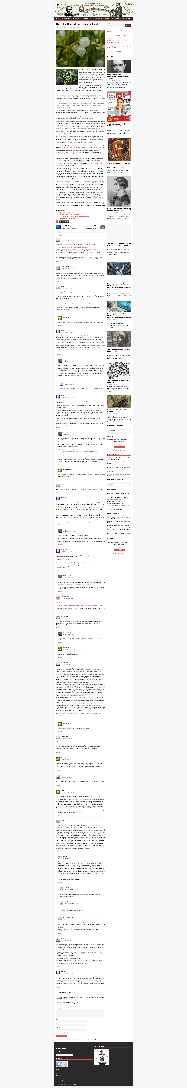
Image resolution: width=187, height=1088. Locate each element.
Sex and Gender (66, 18)
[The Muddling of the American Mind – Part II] (119, 346)
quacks (107, 18)
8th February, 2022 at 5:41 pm (67, 973)
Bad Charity (115, 18)
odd (88, 162)
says (77, 152)
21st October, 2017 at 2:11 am (69, 649)
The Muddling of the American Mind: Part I (118, 381)
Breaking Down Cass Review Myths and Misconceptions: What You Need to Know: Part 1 (119, 316)
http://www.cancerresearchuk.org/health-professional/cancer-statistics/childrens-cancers (79, 605)
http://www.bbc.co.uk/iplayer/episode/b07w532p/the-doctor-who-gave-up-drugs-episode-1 (79, 522)
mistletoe (76, 160)
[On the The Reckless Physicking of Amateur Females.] (119, 206)
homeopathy (87, 18)
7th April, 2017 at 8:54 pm (68, 634)
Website (58, 1027)
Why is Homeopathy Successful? (119, 163)
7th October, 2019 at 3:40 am (67, 940)
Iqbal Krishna (65, 596)
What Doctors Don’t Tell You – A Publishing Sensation (119, 125)
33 (82, 27)
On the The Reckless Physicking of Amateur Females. (119, 210)
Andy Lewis (75, 1003)
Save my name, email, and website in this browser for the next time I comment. (76, 1032)
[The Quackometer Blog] (93, 16)
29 (117, 319)
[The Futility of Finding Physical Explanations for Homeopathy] (119, 240)
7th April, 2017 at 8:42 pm (66, 617)
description (94, 139)
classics (90, 163)
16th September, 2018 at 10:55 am (71, 903)
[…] (126, 87)
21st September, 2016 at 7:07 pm (69, 577)
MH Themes (75, 1084)
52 (119, 247)
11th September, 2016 (62, 27)
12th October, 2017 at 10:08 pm (67, 738)
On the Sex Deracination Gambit (116, 411)
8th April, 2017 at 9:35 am (66, 664)
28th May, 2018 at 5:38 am (68, 858)
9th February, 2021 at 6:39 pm (68, 470)
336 (119, 128)
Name (57, 1019)
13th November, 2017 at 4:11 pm (67, 792)
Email (57, 1023)
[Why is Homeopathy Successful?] (119, 160)
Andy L (71, 27)
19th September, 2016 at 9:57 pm (69, 434)
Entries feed (58, 1075)
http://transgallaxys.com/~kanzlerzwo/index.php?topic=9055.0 (72, 247)
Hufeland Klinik (64, 221)
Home (57, 18)
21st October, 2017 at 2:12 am (69, 724)
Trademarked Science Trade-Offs (67, 218)
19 (117, 413)
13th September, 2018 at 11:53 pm (71, 889)
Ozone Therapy (84, 147)
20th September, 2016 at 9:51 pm (69, 531)
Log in (57, 1073)
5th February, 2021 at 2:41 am (70, 384)
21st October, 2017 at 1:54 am (69, 318)
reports (87, 69)
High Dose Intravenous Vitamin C (71, 147)
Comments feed (59, 1077)
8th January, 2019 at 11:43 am (68, 919)
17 (119, 353)
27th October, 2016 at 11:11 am (67, 598)
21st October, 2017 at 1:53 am (67, 759)
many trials (100, 160)
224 (119, 165)
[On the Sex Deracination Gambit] (119, 407)
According (69, 128)
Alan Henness (110, 457)
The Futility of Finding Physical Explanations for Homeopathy (119, 244)
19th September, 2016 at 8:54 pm (67, 485)
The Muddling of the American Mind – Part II (118, 350)
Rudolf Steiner (98, 18)
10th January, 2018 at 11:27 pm (67, 822)
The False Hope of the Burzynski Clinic (69, 214)
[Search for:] (119, 431)
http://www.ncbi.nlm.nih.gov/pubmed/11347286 (68, 409)
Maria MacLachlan (111, 466)
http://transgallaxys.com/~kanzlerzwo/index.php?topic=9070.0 (82, 303)
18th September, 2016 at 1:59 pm (67, 288)
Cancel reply (86, 1003)
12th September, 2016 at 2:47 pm (67, 240)
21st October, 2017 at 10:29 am (67, 777)
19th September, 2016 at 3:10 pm (69, 361)
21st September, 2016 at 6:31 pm (67, 551)
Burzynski (95, 197)
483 (120, 80)
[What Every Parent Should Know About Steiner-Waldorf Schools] (119, 72)
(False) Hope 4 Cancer (64, 212)
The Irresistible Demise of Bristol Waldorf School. (119, 46)
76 (117, 384)
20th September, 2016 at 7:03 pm (67, 499)
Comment (58, 1008)
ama (62, 239)
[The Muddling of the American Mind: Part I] (119, 378)
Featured (110, 57)
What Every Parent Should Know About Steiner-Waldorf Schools (118, 76)
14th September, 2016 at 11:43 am (67, 268)
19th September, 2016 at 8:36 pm (67, 397)
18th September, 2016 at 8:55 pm (67, 332)
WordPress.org (59, 1080)
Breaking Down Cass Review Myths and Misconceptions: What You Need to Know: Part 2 (119, 286)
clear (63, 137)
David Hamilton (65, 266)
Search (109, 23)
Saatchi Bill (76, 18)
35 (120, 212)
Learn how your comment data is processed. (85, 1039)
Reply (58, 261)
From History (126, 18)
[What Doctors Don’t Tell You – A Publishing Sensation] (119, 121)
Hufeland (61, 96)
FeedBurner (122, 450)
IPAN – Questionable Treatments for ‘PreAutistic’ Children (74, 216)
